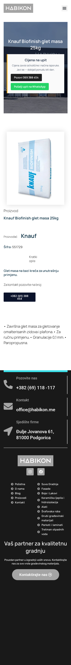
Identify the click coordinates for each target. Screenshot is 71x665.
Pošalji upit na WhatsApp (30, 86)
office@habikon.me (35, 409)
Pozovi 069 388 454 (26, 77)
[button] (65, 8)
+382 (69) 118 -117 (35, 387)
